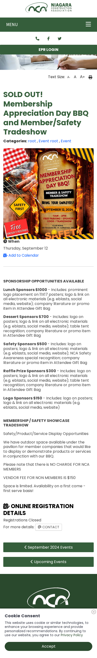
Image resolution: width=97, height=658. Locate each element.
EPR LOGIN (48, 49)
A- (68, 77)
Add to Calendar (23, 255)
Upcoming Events (49, 561)
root (32, 141)
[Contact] (37, 38)
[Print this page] (90, 77)
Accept (49, 646)
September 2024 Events (50, 547)
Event (44, 141)
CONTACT (50, 527)
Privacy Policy (72, 635)
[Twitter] (59, 38)
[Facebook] (48, 38)
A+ (82, 77)
